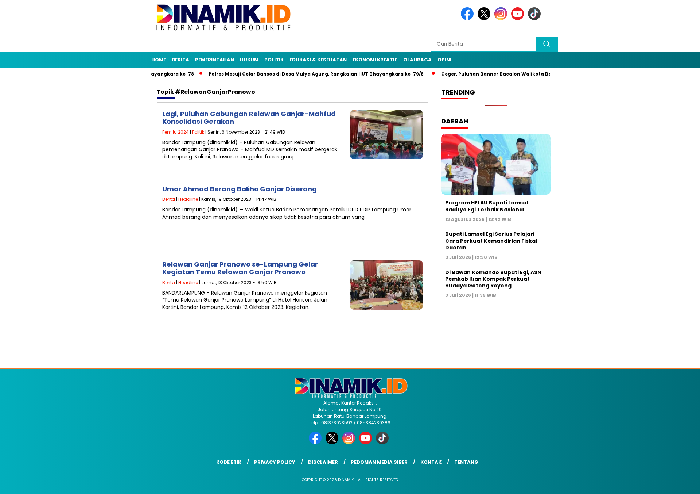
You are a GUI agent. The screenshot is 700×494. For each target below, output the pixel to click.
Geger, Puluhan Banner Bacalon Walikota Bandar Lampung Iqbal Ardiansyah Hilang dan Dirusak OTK (549, 74)
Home (158, 59)
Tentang (466, 462)
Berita (180, 59)
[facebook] (468, 18)
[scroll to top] (672, 482)
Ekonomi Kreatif (375, 59)
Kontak (431, 462)
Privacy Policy (274, 462)
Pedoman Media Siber (379, 462)
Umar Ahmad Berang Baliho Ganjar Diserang (239, 189)
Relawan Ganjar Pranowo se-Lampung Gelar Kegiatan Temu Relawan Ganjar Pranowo (240, 268)
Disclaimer (323, 462)
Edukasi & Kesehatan (318, 59)
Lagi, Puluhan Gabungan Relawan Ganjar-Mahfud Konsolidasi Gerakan (249, 117)
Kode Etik (228, 462)
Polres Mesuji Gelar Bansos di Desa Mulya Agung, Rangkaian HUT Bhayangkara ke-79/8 (298, 74)
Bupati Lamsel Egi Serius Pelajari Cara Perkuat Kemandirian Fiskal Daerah (491, 240)
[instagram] (502, 18)
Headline (188, 199)
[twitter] (485, 18)
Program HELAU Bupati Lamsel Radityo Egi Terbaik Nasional (486, 206)
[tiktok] (535, 18)
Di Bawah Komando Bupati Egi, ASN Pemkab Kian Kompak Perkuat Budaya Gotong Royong (493, 279)
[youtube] (518, 18)
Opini (444, 59)
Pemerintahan (214, 59)
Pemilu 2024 (175, 132)
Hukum (249, 59)
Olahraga (417, 59)
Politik (274, 59)
